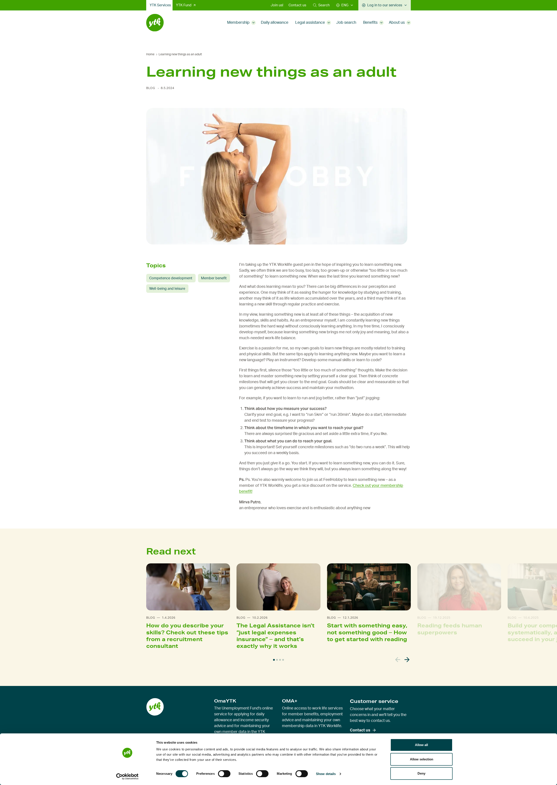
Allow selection (421, 759)
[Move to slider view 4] (283, 660)
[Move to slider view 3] (280, 660)
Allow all (421, 745)
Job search (346, 23)
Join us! (277, 5)
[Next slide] (407, 660)
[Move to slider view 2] (277, 660)
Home (150, 54)
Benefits (370, 23)
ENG (344, 5)
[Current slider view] (274, 660)
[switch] (224, 773)
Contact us (297, 5)
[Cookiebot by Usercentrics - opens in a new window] (127, 776)
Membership (238, 23)
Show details (326, 774)
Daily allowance (274, 23)
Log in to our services (384, 5)
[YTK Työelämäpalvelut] (155, 22)
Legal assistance (310, 23)
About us (397, 23)
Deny (421, 773)
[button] (321, 5)
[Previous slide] (398, 660)
